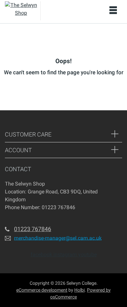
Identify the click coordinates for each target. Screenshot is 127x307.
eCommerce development (41, 290)
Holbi (79, 290)
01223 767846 (32, 229)
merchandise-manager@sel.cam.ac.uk (58, 238)
